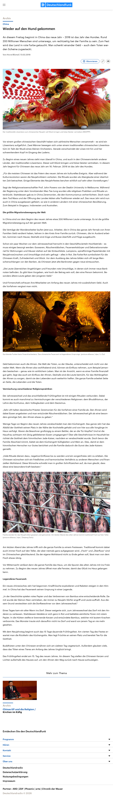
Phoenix (30, 788)
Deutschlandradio (13, 767)
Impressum (9, 780)
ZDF (22, 788)
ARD (15, 788)
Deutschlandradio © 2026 (17, 793)
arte (38, 788)
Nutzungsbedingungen (15, 776)
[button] (4, 4)
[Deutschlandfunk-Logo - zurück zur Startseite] (56, 4)
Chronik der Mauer (52, 788)
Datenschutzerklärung (15, 772)
